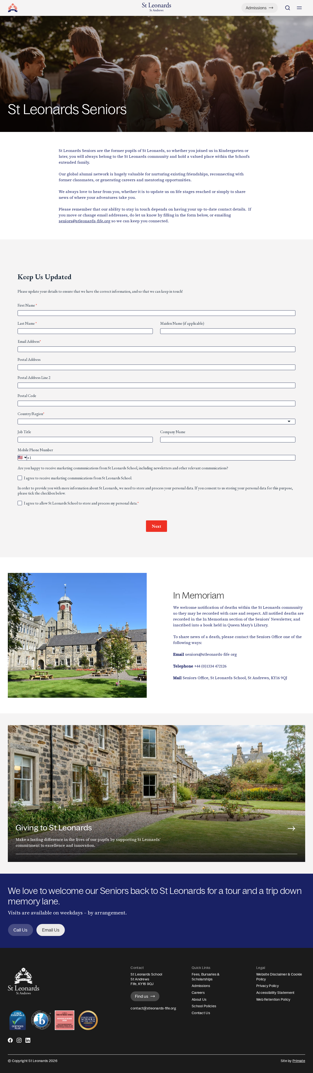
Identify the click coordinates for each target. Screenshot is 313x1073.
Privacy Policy (267, 986)
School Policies (204, 1006)
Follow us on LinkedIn (27, 1042)
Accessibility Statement (275, 992)
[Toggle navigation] (299, 8)
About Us (199, 999)
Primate (298, 1061)
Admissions (201, 986)
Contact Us (201, 1013)
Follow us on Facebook (10, 1042)
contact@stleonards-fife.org (153, 1008)
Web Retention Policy (273, 999)
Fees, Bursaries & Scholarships (206, 976)
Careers (198, 992)
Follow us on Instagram (19, 1042)
